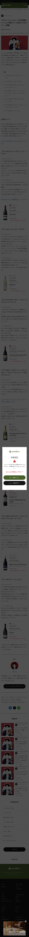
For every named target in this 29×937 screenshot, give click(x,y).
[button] (14, 477)
